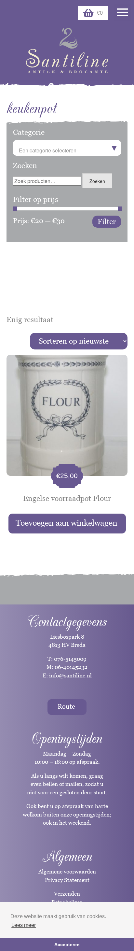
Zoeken (97, 181)
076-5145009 (70, 659)
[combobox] (67, 148)
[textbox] (67, 150)
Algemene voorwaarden (67, 871)
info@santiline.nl (70, 675)
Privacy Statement (67, 880)
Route (66, 706)
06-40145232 (71, 667)
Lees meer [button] (23, 925)
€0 (100, 13)
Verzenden (67, 893)
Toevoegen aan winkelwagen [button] (66, 522)
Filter (107, 221)
